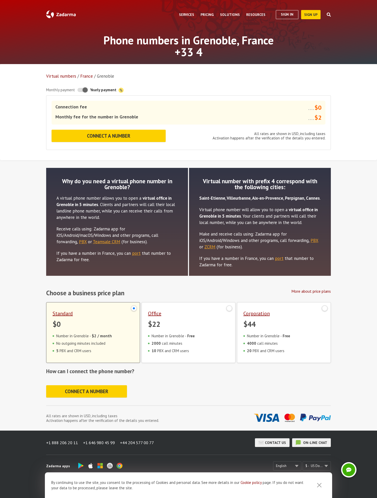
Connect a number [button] (108, 136)
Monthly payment (60, 89)
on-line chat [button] (314, 442)
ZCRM (209, 247)
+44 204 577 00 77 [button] (137, 442)
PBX (83, 242)
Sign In (287, 14)
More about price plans (311, 291)
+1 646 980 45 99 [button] (99, 442)
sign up (311, 14)
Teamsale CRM (106, 242)
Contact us (275, 442)
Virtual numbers (61, 76)
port (136, 253)
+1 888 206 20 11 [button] (62, 442)
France (86, 76)
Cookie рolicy (251, 482)
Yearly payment (103, 89)
